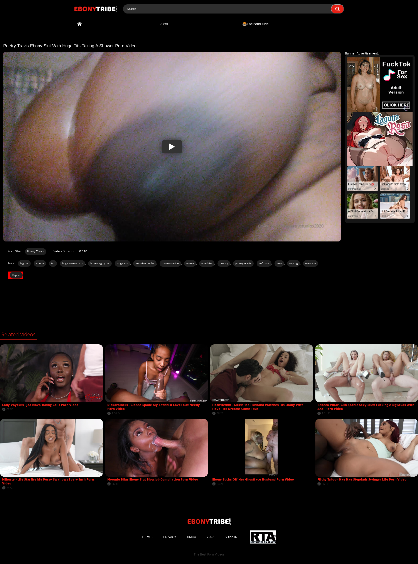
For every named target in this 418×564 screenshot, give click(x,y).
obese (190, 263)
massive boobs (144, 263)
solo (279, 263)
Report (16, 275)
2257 (210, 537)
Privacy (169, 537)
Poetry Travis (35, 251)
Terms (147, 537)
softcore (264, 263)
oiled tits (206, 263)
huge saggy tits (100, 263)
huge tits (122, 263)
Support (232, 537)
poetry (224, 263)
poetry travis (243, 263)
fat (53, 263)
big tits (24, 263)
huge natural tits (72, 263)
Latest (163, 24)
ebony (40, 263)
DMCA (191, 537)
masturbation (170, 263)
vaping (293, 263)
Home (79, 24)
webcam (310, 263)
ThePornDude (258, 24)
